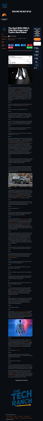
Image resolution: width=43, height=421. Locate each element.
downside (15, 143)
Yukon (28, 203)
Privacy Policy (27, 416)
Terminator (18, 350)
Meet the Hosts (3, 45)
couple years (24, 105)
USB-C (13, 105)
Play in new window (15, 65)
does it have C (16, 134)
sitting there (19, 197)
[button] (21, 23)
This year (26, 342)
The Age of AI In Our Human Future (20, 311)
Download (21, 65)
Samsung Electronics (15, 290)
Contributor (4, 48)
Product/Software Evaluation (26, 418)
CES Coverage (9, 416)
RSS (26, 66)
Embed (24, 65)
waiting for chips (24, 196)
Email (24, 66)
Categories (4, 39)
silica (13, 266)
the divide (15, 373)
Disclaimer (20, 416)
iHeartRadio (20, 66)
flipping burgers (11, 375)
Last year (30, 341)
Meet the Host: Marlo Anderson (13, 418)
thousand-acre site (13, 222)
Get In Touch (3, 42)
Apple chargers (18, 90)
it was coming (12, 122)
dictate (23, 92)
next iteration (12, 149)
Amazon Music (15, 66)
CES (2, 34)
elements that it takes (12, 256)
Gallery (15, 416)
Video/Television (4, 36)
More (29, 66)
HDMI (17, 114)
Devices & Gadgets (12, 38)
